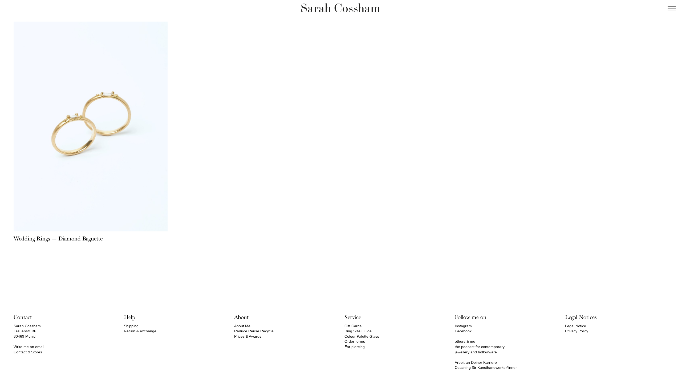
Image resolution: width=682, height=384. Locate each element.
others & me (465, 341)
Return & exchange (140, 331)
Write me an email (29, 347)
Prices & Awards (247, 336)
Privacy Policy (576, 331)
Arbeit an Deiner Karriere (476, 362)
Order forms (354, 341)
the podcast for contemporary (480, 347)
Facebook (463, 331)
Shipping (131, 326)
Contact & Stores (28, 352)
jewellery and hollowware (476, 352)
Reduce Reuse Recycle (254, 331)
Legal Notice (575, 326)
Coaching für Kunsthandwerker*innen (486, 367)
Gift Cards (353, 326)
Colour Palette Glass (361, 336)
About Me (242, 326)
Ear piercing (354, 347)
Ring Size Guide (358, 331)
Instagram (463, 326)
